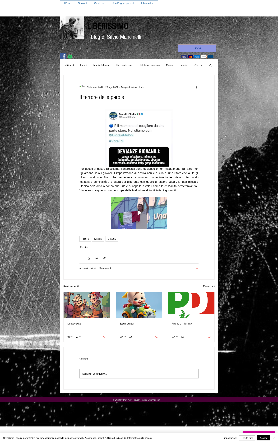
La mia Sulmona (101, 65)
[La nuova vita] (87, 305)
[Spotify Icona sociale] (70, 57)
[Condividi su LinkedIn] (96, 258)
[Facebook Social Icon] (63, 56)
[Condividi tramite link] (104, 258)
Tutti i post (68, 65)
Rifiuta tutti (247, 437)
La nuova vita (74, 324)
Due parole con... (125, 65)
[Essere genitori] (139, 305)
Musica (169, 65)
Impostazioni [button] (230, 437)
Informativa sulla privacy (139, 437)
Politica (85, 239)
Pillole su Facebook (150, 65)
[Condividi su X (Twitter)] (88, 258)
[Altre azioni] (197, 87)
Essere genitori (127, 324)
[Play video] (139, 213)
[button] (210, 65)
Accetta (264, 437)
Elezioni (98, 239)
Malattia (112, 239)
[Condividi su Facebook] (81, 258)
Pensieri (184, 65)
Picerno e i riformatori (182, 324)
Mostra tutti (209, 286)
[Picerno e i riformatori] (191, 305)
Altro (197, 65)
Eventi (83, 65)
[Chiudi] (274, 437)
